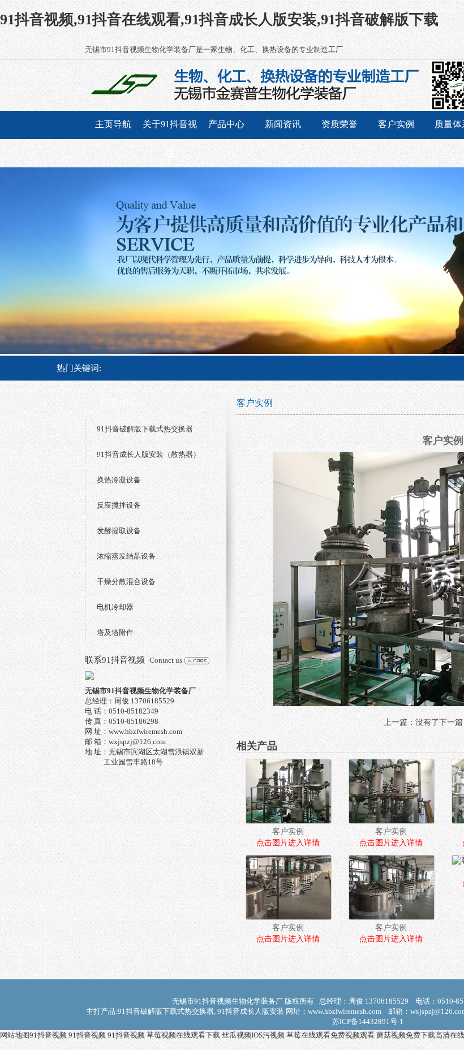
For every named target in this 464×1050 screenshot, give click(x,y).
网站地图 (14, 1035)
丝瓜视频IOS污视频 (253, 1035)
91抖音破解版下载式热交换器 (145, 429)
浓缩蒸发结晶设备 (126, 556)
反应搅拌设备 (119, 505)
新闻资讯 (283, 124)
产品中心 (226, 124)
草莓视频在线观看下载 (183, 1035)
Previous (20, 260)
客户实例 (396, 124)
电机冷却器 (115, 607)
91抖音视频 (48, 1035)
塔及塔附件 (115, 632)
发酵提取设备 (119, 530)
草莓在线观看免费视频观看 (330, 1035)
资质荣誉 (339, 124)
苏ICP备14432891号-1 (367, 1021)
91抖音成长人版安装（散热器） (148, 454)
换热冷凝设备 (119, 480)
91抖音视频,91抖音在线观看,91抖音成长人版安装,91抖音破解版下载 (219, 19)
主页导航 (113, 124)
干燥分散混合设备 (126, 581)
